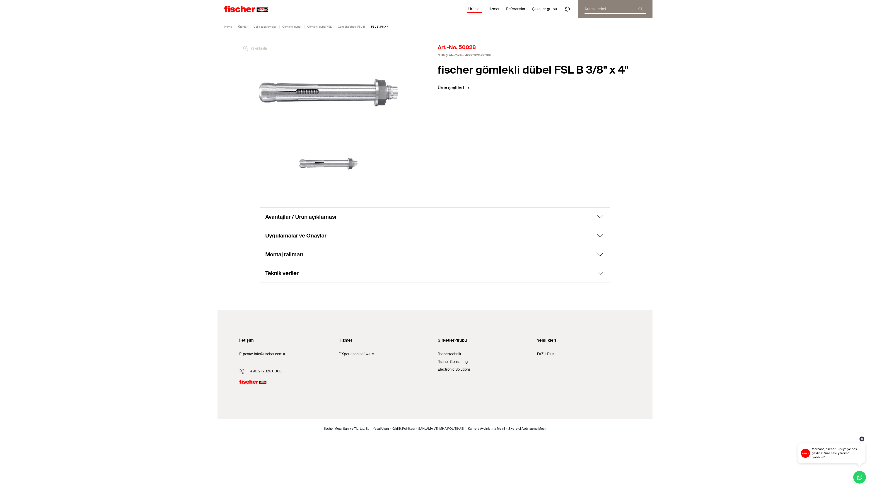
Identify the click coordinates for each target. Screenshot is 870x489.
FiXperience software (356, 354)
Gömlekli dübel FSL (319, 27)
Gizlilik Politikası (403, 429)
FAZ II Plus (545, 354)
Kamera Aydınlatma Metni (486, 429)
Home (228, 27)
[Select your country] (567, 9)
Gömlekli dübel (291, 27)
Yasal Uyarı (381, 429)
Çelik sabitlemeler (265, 27)
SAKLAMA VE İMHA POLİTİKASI (441, 429)
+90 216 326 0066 (266, 371)
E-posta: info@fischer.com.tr (262, 354)
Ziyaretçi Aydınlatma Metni (527, 429)
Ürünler (242, 27)
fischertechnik (449, 354)
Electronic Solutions (454, 369)
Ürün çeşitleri (451, 88)
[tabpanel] (328, 163)
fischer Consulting (453, 361)
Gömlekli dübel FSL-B (351, 27)
